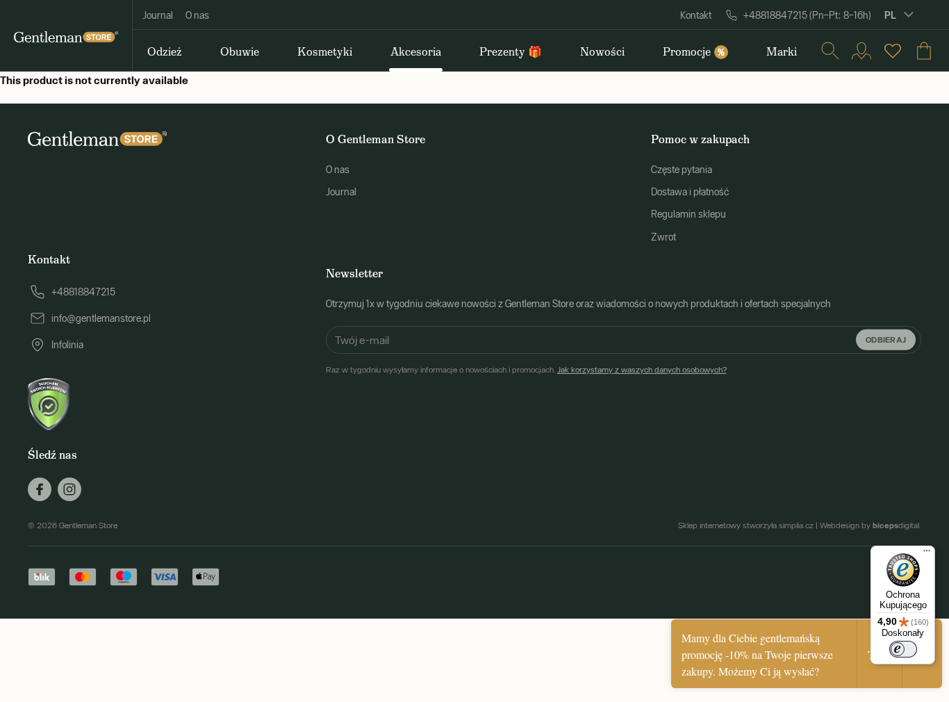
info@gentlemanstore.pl (101, 318)
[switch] (903, 649)
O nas (197, 15)
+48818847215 (83, 291)
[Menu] (926, 554)
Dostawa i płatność (690, 191)
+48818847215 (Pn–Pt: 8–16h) (807, 15)
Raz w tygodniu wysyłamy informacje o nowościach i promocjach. (526, 370)
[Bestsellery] (893, 51)
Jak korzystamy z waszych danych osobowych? (642, 370)
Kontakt (695, 15)
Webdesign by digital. (870, 525)
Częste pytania (681, 169)
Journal (157, 15)
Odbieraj (886, 339)
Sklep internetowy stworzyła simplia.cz (746, 525)
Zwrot (663, 237)
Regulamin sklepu (688, 214)
